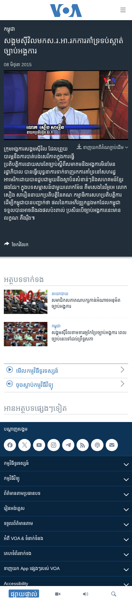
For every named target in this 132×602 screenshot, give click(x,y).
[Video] (57, 594)
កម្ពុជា (9, 29)
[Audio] (85, 594)
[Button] (16, 246)
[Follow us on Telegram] (68, 445)
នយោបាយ (60, 293)
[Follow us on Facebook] (10, 445)
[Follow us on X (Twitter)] (24, 445)
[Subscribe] (112, 445)
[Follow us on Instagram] (53, 445)
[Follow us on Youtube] (39, 445)
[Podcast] (97, 445)
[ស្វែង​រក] (113, 594)
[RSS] (83, 445)
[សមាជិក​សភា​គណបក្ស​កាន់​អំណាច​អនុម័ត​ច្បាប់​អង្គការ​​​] (25, 302)
